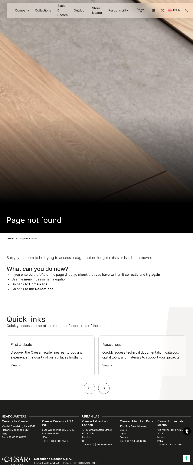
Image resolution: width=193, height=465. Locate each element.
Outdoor (80, 10)
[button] (187, 431)
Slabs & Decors (62, 10)
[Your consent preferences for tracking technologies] (186, 458)
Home (11, 238)
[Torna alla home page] (16, 460)
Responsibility (118, 10)
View (14, 365)
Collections (43, 10)
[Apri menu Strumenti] (153, 10)
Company (22, 10)
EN (177, 11)
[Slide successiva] (104, 388)
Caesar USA (140, 10)
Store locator (97, 10)
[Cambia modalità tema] (162, 10)
